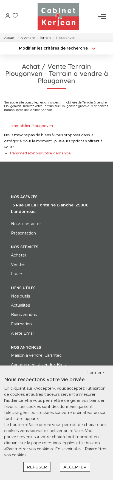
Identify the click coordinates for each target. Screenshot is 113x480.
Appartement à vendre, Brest (39, 364)
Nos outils (20, 296)
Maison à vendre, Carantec (36, 355)
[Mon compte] (7, 16)
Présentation (23, 233)
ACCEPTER (74, 467)
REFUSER (37, 467)
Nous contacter (26, 223)
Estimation (21, 323)
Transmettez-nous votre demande (40, 153)
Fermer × (96, 372)
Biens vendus (24, 314)
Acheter (18, 255)
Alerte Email (22, 333)
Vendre (18, 264)
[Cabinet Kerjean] (58, 16)
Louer (16, 273)
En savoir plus (68, 448)
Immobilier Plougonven (32, 125)
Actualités (20, 305)
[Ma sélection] (15, 16)
